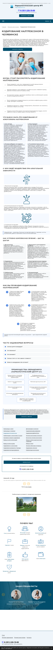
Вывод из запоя (29, 443)
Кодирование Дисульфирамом (33, 431)
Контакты (29, 637)
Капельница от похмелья (9, 431)
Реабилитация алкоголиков (32, 450)
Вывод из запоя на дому (9, 443)
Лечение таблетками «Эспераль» (33, 445)
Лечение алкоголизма (13, 27)
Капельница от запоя (8, 428)
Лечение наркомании (7, 637)
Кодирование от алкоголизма (10, 445)
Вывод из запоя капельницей (10, 440)
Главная (4, 27)
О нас (3, 635)
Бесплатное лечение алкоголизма (34, 437)
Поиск (47, 21)
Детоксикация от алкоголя (32, 428)
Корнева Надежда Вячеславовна (36, 602)
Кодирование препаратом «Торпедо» (12, 448)
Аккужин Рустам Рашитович (16, 602)
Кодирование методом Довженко (11, 450)
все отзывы (28, 487)
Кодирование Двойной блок (32, 433)
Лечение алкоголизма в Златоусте (34, 435)
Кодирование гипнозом (31, 448)
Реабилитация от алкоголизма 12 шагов (13, 435)
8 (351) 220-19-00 (27, 10)
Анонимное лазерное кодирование (12, 437)
